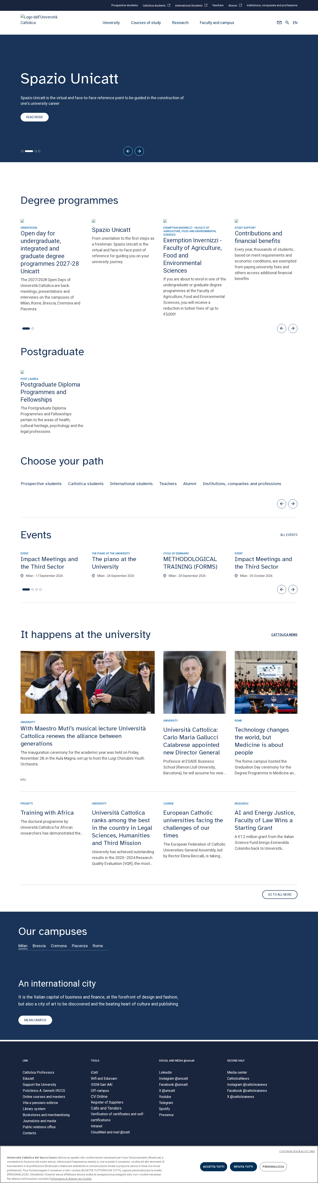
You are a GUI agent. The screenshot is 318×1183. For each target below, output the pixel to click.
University (111, 22)
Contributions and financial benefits (55, 126)
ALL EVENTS (288, 535)
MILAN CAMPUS (35, 1020)
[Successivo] (139, 151)
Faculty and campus (217, 22)
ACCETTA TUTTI (214, 1166)
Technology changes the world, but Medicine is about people (262, 741)
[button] (279, 22)
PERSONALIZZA (273, 1166)
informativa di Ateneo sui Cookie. (71, 1178)
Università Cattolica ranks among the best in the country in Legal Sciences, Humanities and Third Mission (122, 828)
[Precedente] (128, 151)
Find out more (37, 112)
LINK (25, 1060)
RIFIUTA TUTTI (243, 1166)
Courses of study (146, 22)
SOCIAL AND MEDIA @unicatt (176, 1060)
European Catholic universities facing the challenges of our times (193, 824)
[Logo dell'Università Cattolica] (41, 22)
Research (180, 22)
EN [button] (295, 23)
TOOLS (95, 1060)
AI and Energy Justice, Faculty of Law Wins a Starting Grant (265, 820)
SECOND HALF (235, 1060)
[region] (159, 1164)
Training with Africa (47, 812)
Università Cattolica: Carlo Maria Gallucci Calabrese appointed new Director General (191, 741)
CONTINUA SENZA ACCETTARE (297, 1151)
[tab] (22, 151)
